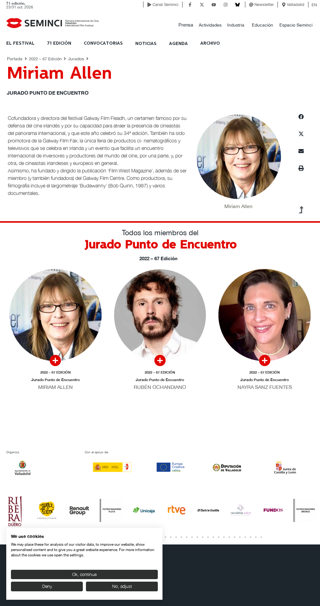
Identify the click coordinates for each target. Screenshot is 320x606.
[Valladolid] (284, 4)
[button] (185, 25)
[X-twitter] (202, 4)
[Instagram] (225, 4)
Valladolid (295, 4)
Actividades (210, 24)
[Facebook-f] (190, 4)
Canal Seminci (165, 4)
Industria (235, 24)
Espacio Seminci (295, 24)
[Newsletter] (251, 4)
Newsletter (264, 4)
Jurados (76, 58)
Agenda (178, 44)
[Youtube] (213, 4)
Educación (262, 24)
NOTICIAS (146, 44)
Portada (14, 58)
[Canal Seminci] (149, 4)
